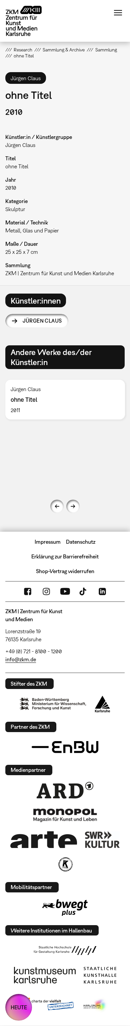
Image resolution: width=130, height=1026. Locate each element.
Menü (118, 12)
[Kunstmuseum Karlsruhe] (45, 975)
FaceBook (27, 591)
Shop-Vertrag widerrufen (65, 571)
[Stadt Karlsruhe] (102, 704)
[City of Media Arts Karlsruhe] (95, 1005)
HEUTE (19, 1007)
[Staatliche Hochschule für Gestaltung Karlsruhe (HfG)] (65, 950)
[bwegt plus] (65, 907)
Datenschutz (80, 542)
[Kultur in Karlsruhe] (65, 864)
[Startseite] (28, 20)
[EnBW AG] (65, 747)
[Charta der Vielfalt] (48, 1005)
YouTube (65, 591)
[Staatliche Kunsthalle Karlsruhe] (100, 975)
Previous (57, 506)
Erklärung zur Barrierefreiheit (65, 556)
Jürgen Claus (42, 321)
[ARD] (65, 790)
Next (73, 506)
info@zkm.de (20, 659)
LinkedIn (102, 591)
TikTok (83, 591)
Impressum (48, 542)
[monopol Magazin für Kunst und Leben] (65, 815)
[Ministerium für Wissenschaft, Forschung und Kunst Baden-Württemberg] (53, 704)
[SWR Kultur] (102, 839)
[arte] (43, 839)
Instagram (46, 591)
